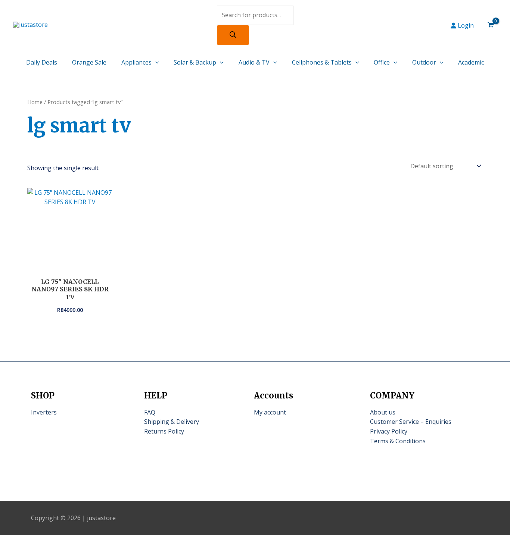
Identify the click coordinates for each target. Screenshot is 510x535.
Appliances (136, 62)
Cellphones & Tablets (322, 62)
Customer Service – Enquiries (410, 421)
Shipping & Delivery (171, 421)
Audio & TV (254, 62)
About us (382, 412)
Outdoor (424, 62)
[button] (155, 62)
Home (35, 102)
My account (270, 412)
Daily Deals (41, 62)
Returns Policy (164, 431)
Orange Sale (89, 62)
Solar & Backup (195, 62)
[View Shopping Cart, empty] (490, 25)
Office (382, 62)
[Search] (233, 35)
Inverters (44, 412)
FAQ (149, 412)
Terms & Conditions (398, 441)
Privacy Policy (388, 431)
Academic (471, 62)
